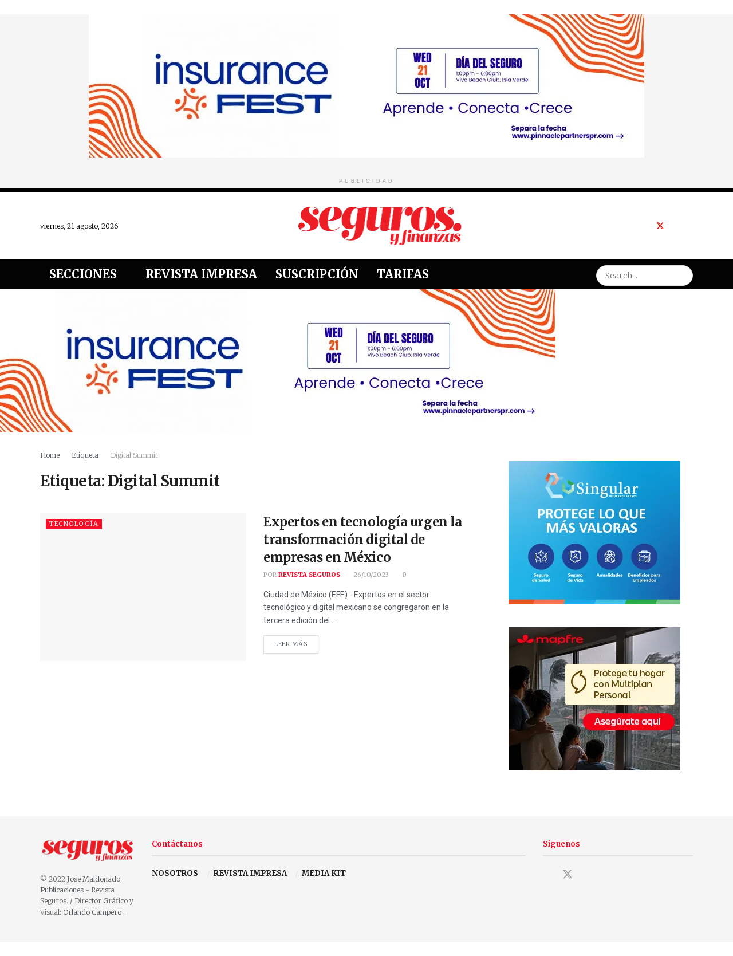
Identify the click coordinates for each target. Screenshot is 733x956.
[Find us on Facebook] (645, 225)
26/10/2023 (370, 575)
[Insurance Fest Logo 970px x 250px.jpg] (366, 85)
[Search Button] (682, 274)
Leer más (296, 641)
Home (50, 455)
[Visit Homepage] (380, 226)
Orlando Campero (93, 912)
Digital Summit (134, 455)
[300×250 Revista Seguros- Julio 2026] (594, 698)
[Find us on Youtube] (675, 225)
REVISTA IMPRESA (250, 873)
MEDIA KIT (324, 873)
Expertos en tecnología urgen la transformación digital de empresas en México (362, 539)
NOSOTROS (175, 873)
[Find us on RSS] (690, 225)
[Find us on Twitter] (660, 225)
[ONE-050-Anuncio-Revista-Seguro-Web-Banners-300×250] (594, 532)
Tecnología (73, 524)
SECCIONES (83, 274)
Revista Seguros (309, 575)
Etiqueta (85, 455)
